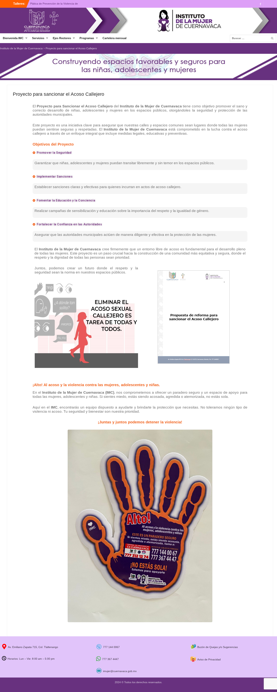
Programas (87, 38)
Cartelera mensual (114, 38)
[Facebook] (260, 4)
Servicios (38, 38)
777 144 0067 (111, 647)
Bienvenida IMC (13, 38)
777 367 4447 (110, 659)
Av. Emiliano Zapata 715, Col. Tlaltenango (33, 647)
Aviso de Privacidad (209, 659)
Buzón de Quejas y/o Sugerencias (217, 647)
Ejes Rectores (62, 38)
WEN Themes (150, 687)
